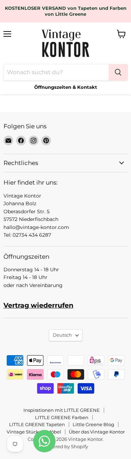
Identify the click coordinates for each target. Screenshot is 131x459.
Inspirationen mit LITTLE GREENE (61, 410)
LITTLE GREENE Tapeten (37, 424)
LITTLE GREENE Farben (61, 417)
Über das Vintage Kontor (97, 432)
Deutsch (62, 335)
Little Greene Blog (93, 424)
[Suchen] (118, 72)
